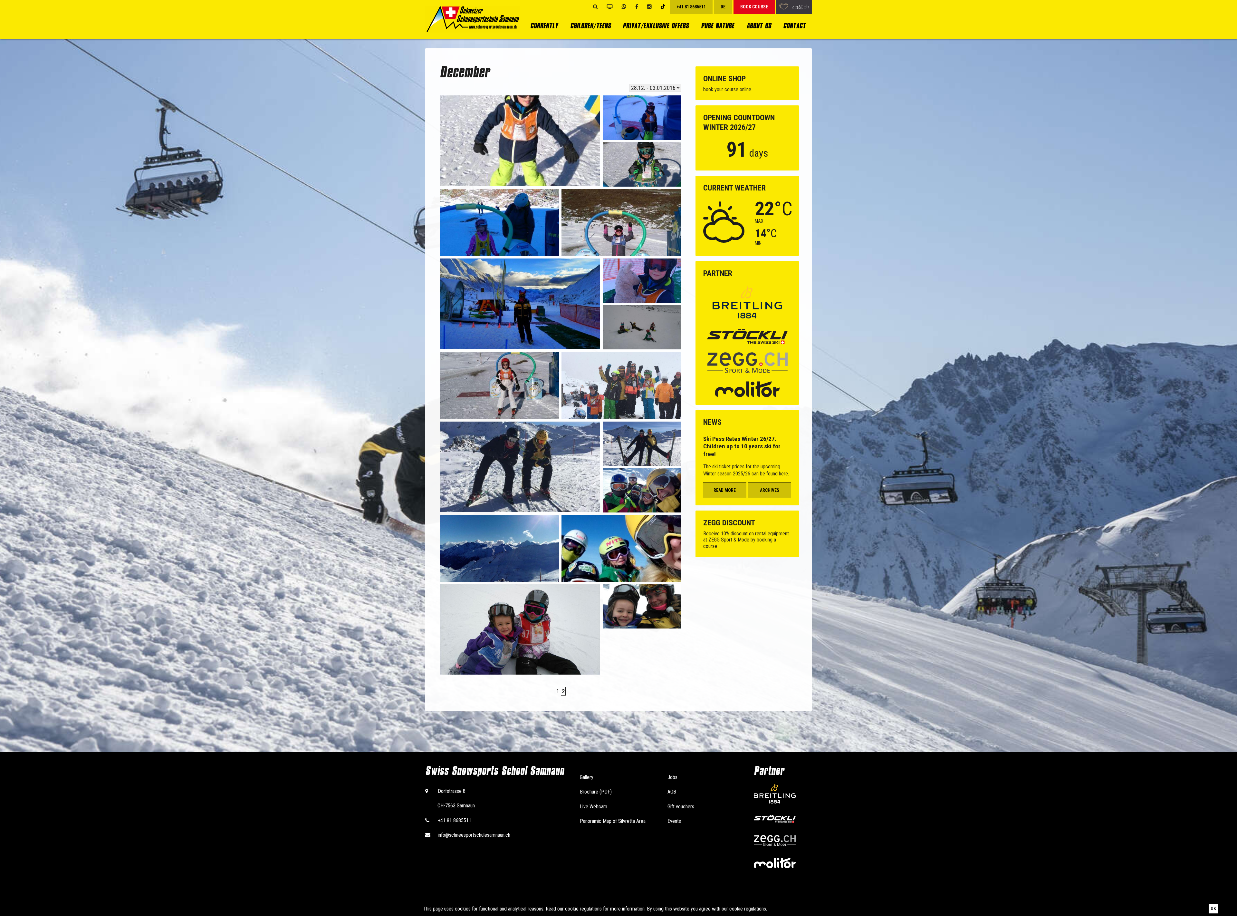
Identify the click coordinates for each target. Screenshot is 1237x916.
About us (758, 25)
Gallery (586, 777)
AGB (671, 792)
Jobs (672, 777)
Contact (794, 25)
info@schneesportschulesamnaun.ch (474, 835)
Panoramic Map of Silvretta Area (613, 821)
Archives (769, 490)
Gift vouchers (680, 807)
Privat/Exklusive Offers (656, 25)
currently (544, 25)
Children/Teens (590, 25)
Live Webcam (593, 807)
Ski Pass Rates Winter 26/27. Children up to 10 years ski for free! (742, 446)
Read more (725, 490)
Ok (1213, 908)
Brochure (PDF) (596, 792)
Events (674, 821)
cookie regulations (583, 909)
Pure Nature (717, 25)
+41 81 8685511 (454, 820)
